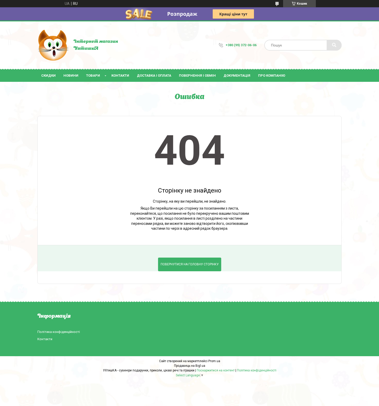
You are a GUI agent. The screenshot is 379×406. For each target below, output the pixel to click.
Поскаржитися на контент (216, 370)
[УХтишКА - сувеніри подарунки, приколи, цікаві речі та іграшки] (52, 45)
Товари (93, 75)
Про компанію (271, 75)
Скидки (48, 75)
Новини (70, 75)
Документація (237, 75)
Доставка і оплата (154, 75)
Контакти (120, 75)
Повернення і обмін (197, 75)
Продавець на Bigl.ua (189, 366)
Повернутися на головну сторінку (190, 264)
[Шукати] (334, 45)
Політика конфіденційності (58, 332)
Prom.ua (214, 361)
